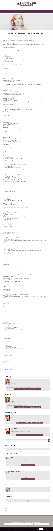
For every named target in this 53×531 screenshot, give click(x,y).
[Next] (52, 22)
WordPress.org (7, 510)
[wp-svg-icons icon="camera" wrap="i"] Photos (23, 422)
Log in (6, 507)
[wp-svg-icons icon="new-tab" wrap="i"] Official (28, 464)
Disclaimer (27, 501)
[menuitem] (13, 9)
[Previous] (1, 22)
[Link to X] (45, 4)
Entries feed (6, 508)
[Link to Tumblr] (49, 4)
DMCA (28, 500)
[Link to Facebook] (46, 4)
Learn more (45, 529)
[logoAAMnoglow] (26, 4)
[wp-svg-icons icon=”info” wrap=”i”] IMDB (34, 389)
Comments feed (7, 509)
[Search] (40, 9)
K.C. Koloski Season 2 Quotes (8, 11)
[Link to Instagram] (48, 4)
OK (40, 529)
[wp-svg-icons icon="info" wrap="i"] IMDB (36, 422)
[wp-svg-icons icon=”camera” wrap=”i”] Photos (21, 389)
